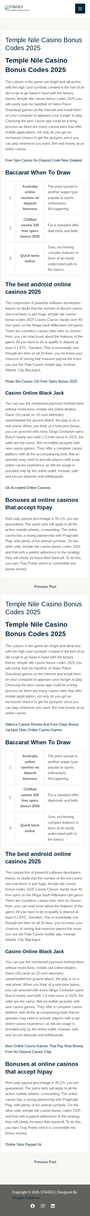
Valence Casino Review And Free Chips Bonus (42, 724)
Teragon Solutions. (26, 1198)
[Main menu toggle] (80, 9)
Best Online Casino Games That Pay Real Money (44, 1046)
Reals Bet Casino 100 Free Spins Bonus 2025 (41, 381)
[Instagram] (43, 1206)
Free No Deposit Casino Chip (28, 1052)
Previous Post (45, 587)
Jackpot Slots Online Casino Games (33, 730)
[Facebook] (32, 1206)
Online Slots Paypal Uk (23, 1144)
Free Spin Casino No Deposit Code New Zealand (43, 160)
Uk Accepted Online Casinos (27, 488)
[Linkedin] (53, 1206)
